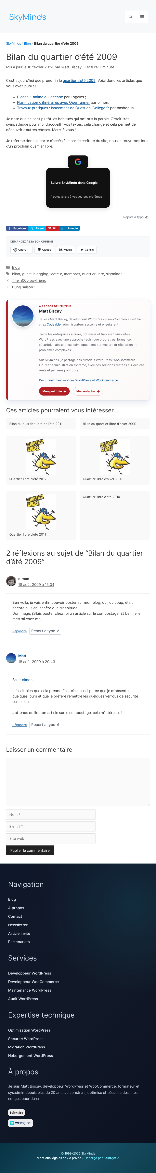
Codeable (54, 324)
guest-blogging (35, 274)
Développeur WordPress (29, 973)
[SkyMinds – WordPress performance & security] (28, 16)
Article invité (19, 933)
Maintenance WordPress (29, 990)
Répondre (19, 631)
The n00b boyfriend (29, 280)
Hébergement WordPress (30, 1055)
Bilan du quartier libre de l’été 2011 (35, 424)
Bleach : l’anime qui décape (40, 97)
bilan (16, 274)
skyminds (114, 274)
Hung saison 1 (24, 287)
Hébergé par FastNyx (100, 1158)
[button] (130, 17)
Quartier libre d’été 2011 (27, 534)
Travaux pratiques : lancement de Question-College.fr (63, 108)
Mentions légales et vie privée (59, 1158)
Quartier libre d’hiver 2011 (102, 479)
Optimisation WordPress (29, 1030)
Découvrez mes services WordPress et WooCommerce (78, 380)
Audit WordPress (23, 999)
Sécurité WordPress (25, 1039)
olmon (27, 680)
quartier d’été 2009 (79, 80)
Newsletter (18, 925)
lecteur (56, 274)
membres (72, 274)
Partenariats (19, 942)
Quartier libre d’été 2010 (101, 497)
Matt (22, 656)
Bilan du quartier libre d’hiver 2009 (109, 424)
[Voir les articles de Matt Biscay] (23, 316)
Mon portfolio (52, 391)
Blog (27, 43)
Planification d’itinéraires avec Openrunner (53, 102)
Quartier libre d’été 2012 (28, 479)
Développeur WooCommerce (33, 982)
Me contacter (85, 391)
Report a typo (133, 217)
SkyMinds (13, 43)
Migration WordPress (26, 1047)
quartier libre (93, 274)
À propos (16, 908)
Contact (15, 916)
